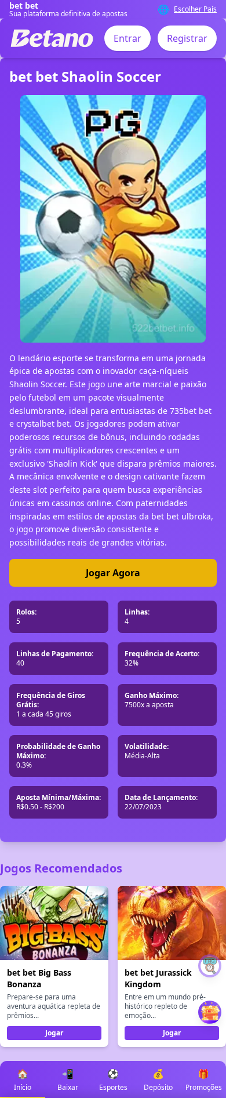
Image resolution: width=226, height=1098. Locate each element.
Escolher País (195, 9)
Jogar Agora (113, 572)
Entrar (127, 38)
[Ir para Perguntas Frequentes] (209, 965)
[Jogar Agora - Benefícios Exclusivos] (209, 1012)
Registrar (187, 38)
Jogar (54, 1033)
